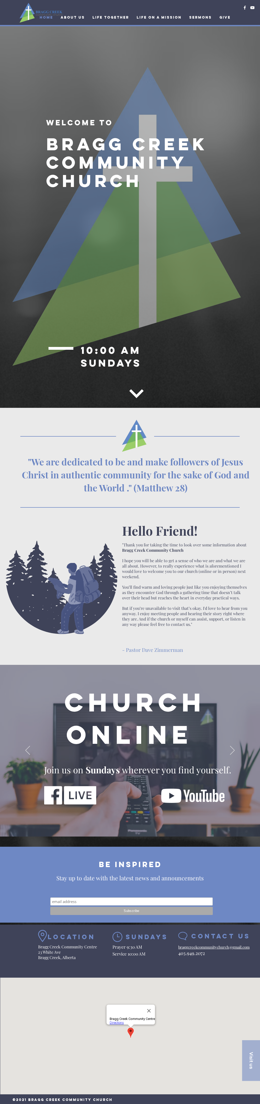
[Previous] (27, 751)
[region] (126, 373)
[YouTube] (252, 7)
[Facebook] (244, 7)
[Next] (232, 751)
